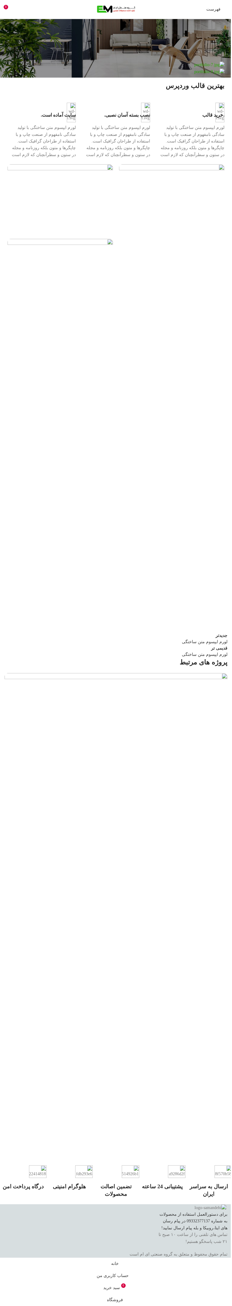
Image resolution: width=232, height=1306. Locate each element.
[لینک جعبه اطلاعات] (190, 130)
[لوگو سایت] (116, 9)
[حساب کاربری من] (19, 9)
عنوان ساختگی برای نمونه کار (192, 1143)
